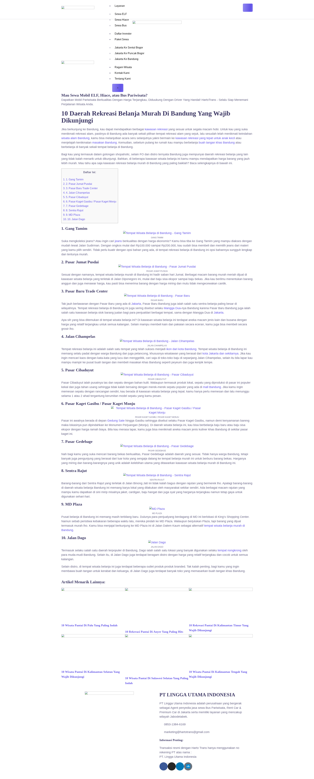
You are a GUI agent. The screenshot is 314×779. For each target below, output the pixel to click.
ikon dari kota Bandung (181, 349)
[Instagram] (172, 766)
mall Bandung (212, 387)
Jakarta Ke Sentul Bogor (129, 47)
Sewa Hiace (122, 19)
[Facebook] (163, 766)
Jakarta (136, 303)
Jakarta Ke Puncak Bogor (129, 53)
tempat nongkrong (229, 550)
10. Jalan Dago (74, 219)
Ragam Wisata (123, 67)
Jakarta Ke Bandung (126, 59)
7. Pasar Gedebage (75, 206)
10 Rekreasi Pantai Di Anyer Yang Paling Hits (154, 631)
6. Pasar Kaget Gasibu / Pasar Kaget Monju (89, 201)
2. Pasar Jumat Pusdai (77, 183)
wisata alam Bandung (75, 138)
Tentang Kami (123, 78)
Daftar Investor (123, 33)
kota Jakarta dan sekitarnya (220, 353)
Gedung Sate (116, 420)
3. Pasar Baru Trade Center (80, 188)
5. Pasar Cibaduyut (75, 197)
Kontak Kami (122, 73)
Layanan (120, 5)
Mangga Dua (172, 308)
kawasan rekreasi (156, 129)
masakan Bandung (104, 142)
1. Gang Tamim (73, 179)
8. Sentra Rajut (73, 210)
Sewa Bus (121, 25)
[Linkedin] (180, 766)
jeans (118, 241)
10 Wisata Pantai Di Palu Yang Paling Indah (89, 625)
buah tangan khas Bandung (217, 142)
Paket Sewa (122, 39)
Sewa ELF (121, 14)
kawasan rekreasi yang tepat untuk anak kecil (205, 138)
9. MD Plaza (71, 214)
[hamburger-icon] (248, 8)
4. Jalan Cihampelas (76, 192)
